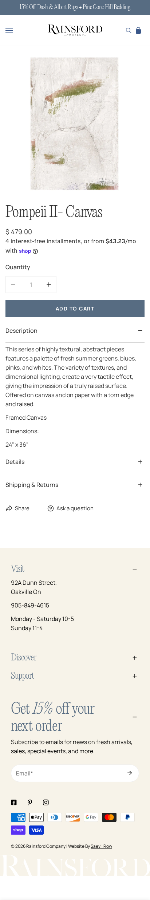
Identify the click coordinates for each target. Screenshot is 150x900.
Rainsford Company (46, 846)
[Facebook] (14, 802)
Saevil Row (101, 846)
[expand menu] (9, 30)
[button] (138, 30)
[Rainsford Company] (75, 31)
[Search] (128, 30)
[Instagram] (46, 802)
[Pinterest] (30, 802)
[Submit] (129, 772)
